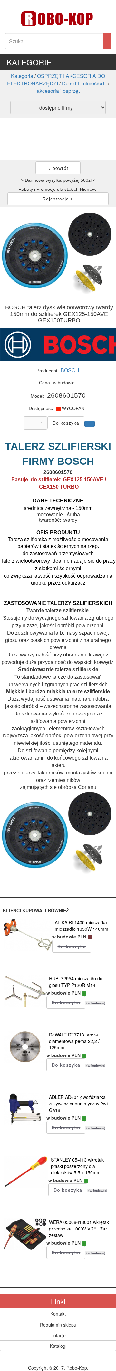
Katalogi (58, 1346)
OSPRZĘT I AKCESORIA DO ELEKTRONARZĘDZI (56, 79)
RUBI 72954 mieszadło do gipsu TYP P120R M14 (75, 981)
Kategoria (22, 76)
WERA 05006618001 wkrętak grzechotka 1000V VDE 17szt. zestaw (79, 1228)
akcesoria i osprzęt (58, 90)
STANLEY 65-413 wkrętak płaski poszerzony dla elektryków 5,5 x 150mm (77, 1166)
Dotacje (58, 1335)
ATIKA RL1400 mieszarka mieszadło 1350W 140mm (81, 925)
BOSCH (70, 370)
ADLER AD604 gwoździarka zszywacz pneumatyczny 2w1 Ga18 (79, 1103)
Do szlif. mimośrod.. (84, 83)
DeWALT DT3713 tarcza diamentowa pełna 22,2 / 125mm (74, 1041)
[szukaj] (107, 41)
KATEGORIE (29, 62)
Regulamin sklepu (58, 1324)
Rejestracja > (58, 198)
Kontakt (58, 1313)
